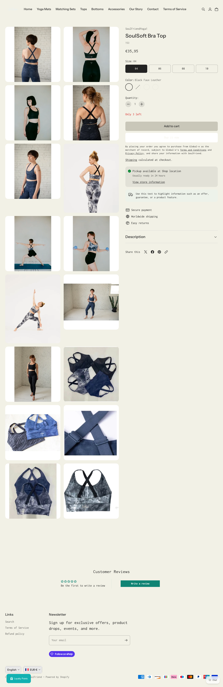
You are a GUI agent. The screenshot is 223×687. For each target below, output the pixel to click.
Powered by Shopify (57, 677)
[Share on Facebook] (152, 252)
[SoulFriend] (12, 9)
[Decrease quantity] (128, 104)
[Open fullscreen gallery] (54, 75)
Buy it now (171, 137)
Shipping (131, 159)
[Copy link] (166, 252)
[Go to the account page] (210, 9)
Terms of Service (17, 627)
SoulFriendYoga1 (136, 28)
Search (9, 621)
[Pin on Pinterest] (159, 252)
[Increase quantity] (142, 104)
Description (135, 237)
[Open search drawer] (203, 9)
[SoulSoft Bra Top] (32, 54)
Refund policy (14, 633)
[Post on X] (146, 252)
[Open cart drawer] (216, 9)
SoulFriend (35, 677)
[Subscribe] (126, 640)
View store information (149, 182)
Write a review (140, 583)
